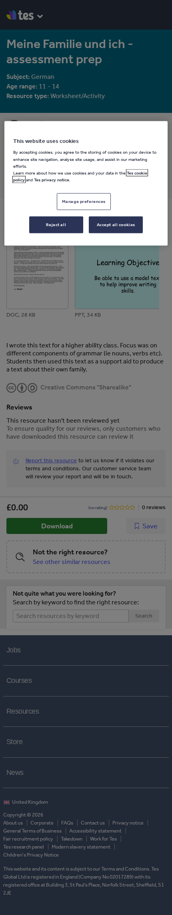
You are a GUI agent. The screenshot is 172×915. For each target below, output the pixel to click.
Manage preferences (84, 201)
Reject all (56, 224)
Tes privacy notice (51, 179)
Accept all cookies (116, 224)
